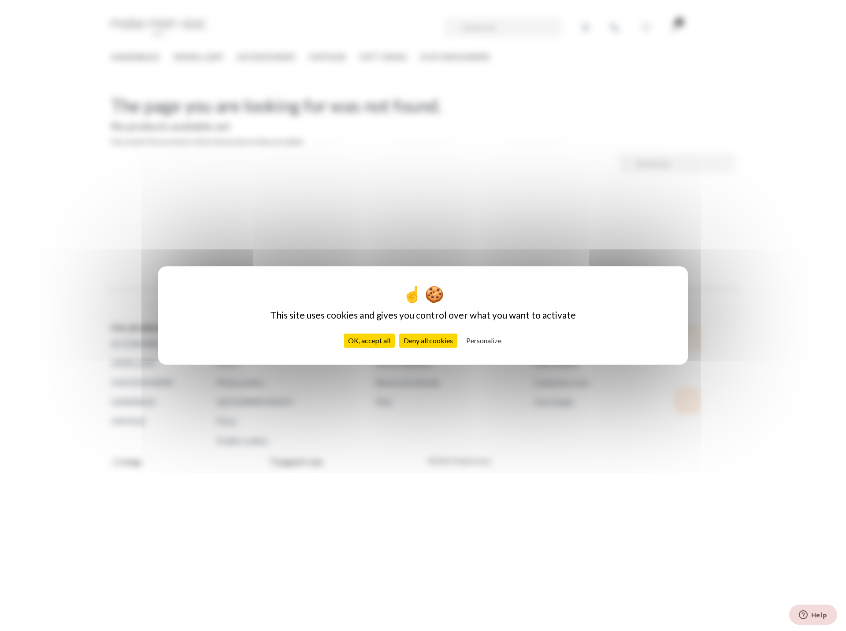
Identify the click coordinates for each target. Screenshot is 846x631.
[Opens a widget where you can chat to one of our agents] (813, 616)
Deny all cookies (428, 340)
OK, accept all (369, 340)
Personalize (483, 340)
